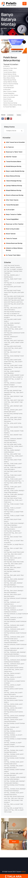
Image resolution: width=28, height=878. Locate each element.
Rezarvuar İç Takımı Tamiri (14, 152)
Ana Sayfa (4, 28)
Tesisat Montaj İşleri (12, 205)
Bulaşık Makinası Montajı (13, 190)
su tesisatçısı (10, 115)
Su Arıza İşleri (10, 210)
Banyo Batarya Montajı (13, 176)
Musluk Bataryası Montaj (13, 166)
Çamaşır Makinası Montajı (14, 186)
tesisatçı (19, 115)
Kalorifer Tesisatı (11, 157)
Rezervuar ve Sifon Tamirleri (14, 224)
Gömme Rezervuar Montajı (14, 243)
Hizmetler (12, 28)
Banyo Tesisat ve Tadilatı (13, 215)
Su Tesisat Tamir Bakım (13, 255)
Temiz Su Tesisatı (11, 239)
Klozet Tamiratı (11, 234)
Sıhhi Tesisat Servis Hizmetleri (15, 142)
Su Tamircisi (10, 147)
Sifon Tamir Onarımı (12, 200)
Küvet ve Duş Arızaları (12, 229)
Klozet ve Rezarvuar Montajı (14, 195)
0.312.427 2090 (14, 833)
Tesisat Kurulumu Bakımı (13, 162)
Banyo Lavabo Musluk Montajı (15, 171)
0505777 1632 (14, 836)
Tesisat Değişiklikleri (12, 219)
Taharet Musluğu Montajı (13, 181)
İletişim (14, 842)
